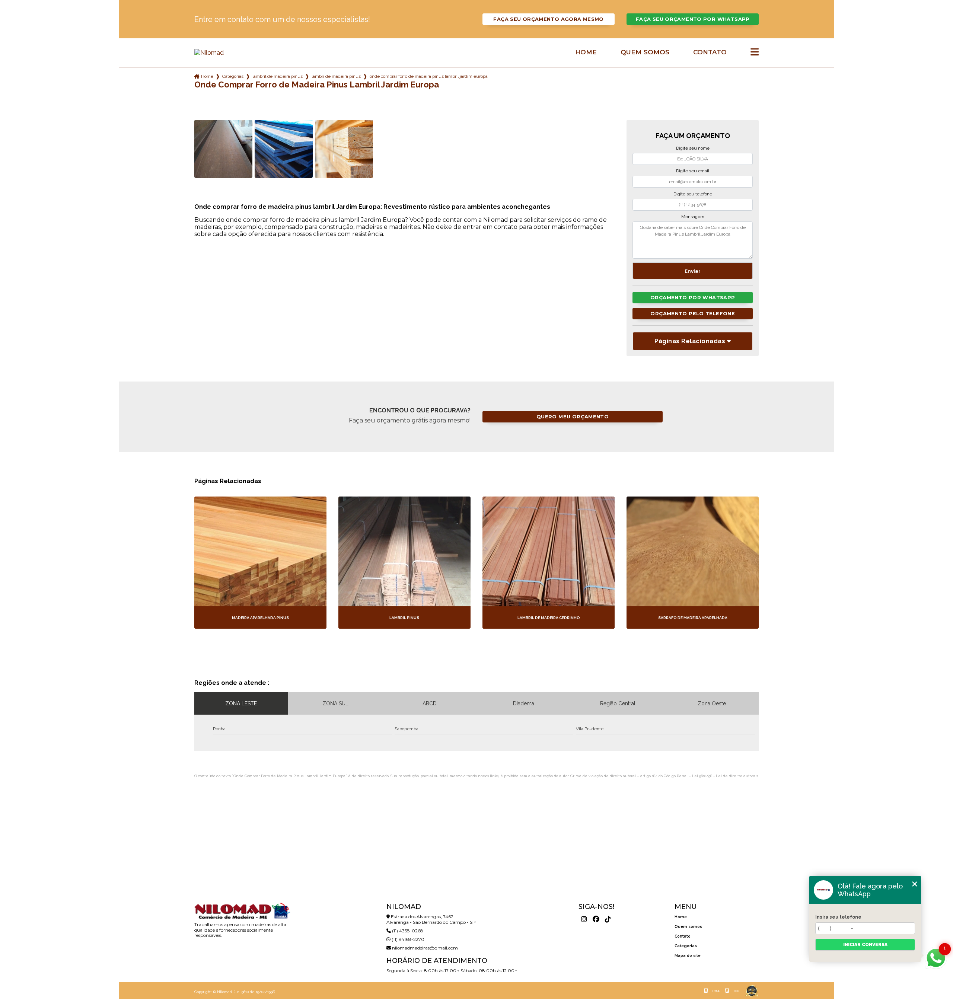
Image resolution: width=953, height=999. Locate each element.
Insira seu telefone (838, 917)
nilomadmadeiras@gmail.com (424, 948)
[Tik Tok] (607, 919)
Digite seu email (692, 170)
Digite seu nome (693, 148)
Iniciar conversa (865, 944)
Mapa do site (688, 955)
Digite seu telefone (692, 194)
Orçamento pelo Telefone (692, 313)
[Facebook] (596, 919)
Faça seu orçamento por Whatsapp (693, 19)
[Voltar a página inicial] (242, 52)
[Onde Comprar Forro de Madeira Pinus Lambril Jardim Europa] (223, 149)
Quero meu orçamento (572, 416)
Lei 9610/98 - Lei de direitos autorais (725, 776)
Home (586, 52)
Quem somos (645, 52)
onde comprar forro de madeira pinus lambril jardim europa (429, 76)
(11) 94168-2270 (407, 939)
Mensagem (692, 216)
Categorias (232, 76)
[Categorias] (754, 52)
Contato (710, 52)
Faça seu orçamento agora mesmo (548, 19)
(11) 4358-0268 (407, 930)
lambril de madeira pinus (277, 76)
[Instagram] (584, 919)
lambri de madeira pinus (336, 76)
